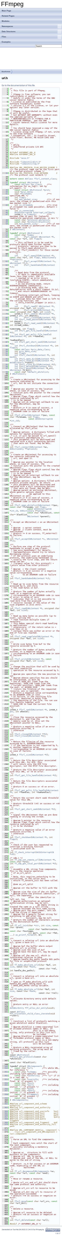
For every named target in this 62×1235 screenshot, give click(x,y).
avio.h (24, 158)
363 (5, 1107)
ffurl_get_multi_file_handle (30, 790)
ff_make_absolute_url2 (27, 965)
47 (5, 214)
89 (5, 349)
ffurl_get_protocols (23, 1057)
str (37, 925)
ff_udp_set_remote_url (27, 860)
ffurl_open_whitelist (26, 505)
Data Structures (8, 31)
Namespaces (7, 26)
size (39, 308)
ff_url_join (21, 925)
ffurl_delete (21, 1220)
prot (47, 190)
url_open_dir (28, 359)
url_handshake (33, 265)
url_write (31, 310)
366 (5, 1115)
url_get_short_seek (31, 342)
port (30, 1085)
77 (5, 306)
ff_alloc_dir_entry (36, 1008)
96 (5, 366)
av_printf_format (25, 935)
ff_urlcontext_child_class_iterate (30, 1014)
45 (5, 211)
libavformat (6, 71)
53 (5, 233)
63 (5, 265)
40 (5, 192)
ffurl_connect (22, 447)
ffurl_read (20, 608)
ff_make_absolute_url (26, 989)
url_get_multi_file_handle (35, 334)
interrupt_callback (43, 212)
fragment (33, 1094)
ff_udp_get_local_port (27, 863)
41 (5, 194)
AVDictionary (49, 257)
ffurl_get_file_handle (27, 775)
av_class (36, 184)
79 (5, 314)
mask (12, 357)
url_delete (27, 366)
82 (5, 323)
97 (5, 368)
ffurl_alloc (21, 415)
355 (5, 1085)
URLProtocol (36, 190)
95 (5, 364)
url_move (26, 368)
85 (5, 334)
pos (20, 316)
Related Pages (8, 16)
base (33, 967)
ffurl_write (21, 659)
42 (5, 197)
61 (5, 256)
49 (5, 222)
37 (5, 182)
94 (5, 361)
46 (5, 212)
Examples (6, 42)
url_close (31, 318)
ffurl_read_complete (25, 636)
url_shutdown (28, 346)
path (30, 1089)
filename (26, 194)
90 (5, 351)
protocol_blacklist (38, 222)
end (30, 1098)
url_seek (30, 314)
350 (5, 1068)
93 (5, 359)
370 (5, 1124)
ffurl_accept (21, 539)
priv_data (26, 192)
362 (5, 1104)
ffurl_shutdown (23, 837)
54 (5, 235)
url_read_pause (29, 319)
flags (22, 197)
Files (4, 37)
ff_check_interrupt (25, 852)
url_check (26, 355)
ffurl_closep (21, 734)
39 (5, 190)
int (16, 237)
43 (5, 199)
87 (5, 342)
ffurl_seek (25, 710)
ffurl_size (25, 755)
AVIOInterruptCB (23, 212)
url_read (30, 306)
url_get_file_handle (32, 331)
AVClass (29, 179)
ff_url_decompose (24, 1171)
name (30, 235)
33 (5, 173)
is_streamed (25, 205)
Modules (5, 21)
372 (5, 1130)
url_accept (32, 261)
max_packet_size (27, 199)
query (31, 1091)
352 (5, 1076)
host (30, 1083)
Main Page (6, 11)
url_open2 (31, 256)
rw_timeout (29, 214)
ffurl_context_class (45, 179)
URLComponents (34, 1066)
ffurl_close (21, 736)
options (16, 259)
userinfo (33, 1079)
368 (5, 1119)
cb (12, 854)
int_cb (14, 421)
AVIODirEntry (17, 363)
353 (5, 1079)
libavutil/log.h (30, 164)
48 (5, 220)
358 (5, 1094)
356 (5, 1089)
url (30, 1068)
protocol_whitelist (38, 220)
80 (5, 318)
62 (5, 261)
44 (5, 205)
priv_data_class (40, 349)
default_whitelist (38, 372)
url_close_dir (28, 364)
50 (5, 224)
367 (5, 1117)
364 (5, 1111)
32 (5, 167)
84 (5, 331)
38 (5, 184)
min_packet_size (27, 224)
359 (5, 1098)
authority (33, 1076)
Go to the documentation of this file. (18, 85)
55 (5, 237)
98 (5, 372)
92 (5, 355)
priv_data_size (27, 351)
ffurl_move (20, 1201)
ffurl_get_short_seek (26, 809)
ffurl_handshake (23, 578)
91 (5, 353)
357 (5, 1091)
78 (5, 310)
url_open (30, 237)
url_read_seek (33, 323)
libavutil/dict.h (30, 162)
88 (5, 346)
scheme (31, 1072)
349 (5, 1066)
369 (5, 1122)
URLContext (33, 182)
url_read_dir (28, 361)
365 (5, 1113)
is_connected (26, 211)
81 (5, 319)
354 (5, 1083)
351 (5, 1072)
